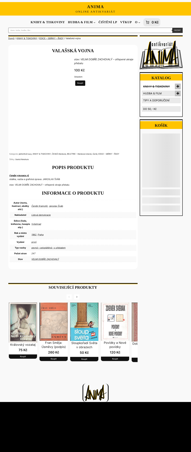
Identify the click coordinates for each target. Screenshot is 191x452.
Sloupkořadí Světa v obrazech (84, 345)
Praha (41, 234)
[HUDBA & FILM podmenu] (94, 22)
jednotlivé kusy (25, 154)
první (34, 242)
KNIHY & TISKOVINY (27, 38)
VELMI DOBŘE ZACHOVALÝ (45, 259)
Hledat (177, 30)
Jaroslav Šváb (56, 206)
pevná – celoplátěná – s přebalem (48, 247)
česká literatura (22, 159)
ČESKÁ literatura (59, 154)
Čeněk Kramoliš (39, 206)
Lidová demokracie (41, 215)
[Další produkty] (76, 296)
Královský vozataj (23, 345)
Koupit (80, 83)
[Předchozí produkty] (69, 296)
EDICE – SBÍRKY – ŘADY (51, 38)
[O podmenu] (139, 22)
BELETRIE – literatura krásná (79, 154)
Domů (11, 38)
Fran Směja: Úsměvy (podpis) (54, 345)
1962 (33, 234)
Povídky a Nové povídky (115, 345)
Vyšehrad (36, 224)
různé (95, 154)
